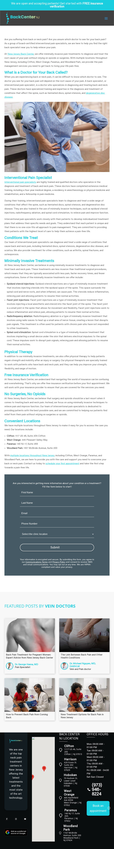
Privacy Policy (58, 562)
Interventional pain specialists (20, 182)
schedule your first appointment (62, 463)
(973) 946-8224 (97, 790)
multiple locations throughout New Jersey (32, 455)
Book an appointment (98, 809)
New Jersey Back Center (21, 54)
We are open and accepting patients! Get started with (57, 5)
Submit (55, 547)
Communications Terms (37, 562)
